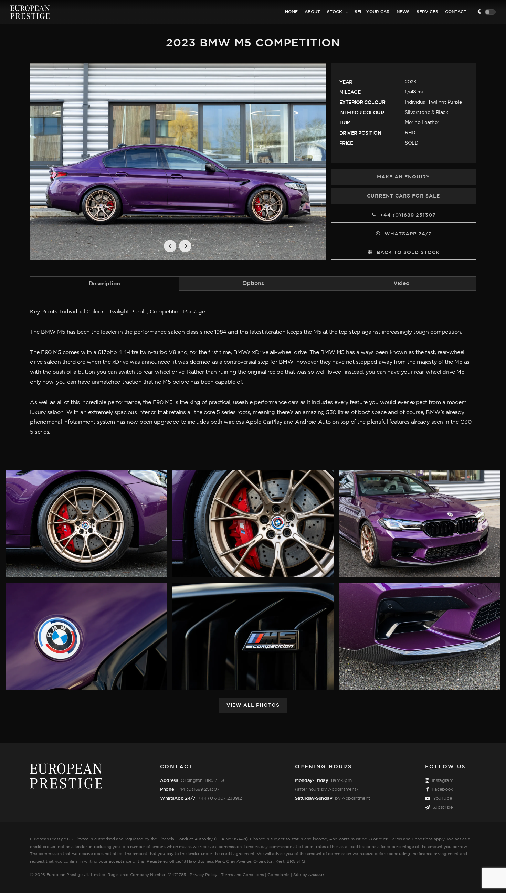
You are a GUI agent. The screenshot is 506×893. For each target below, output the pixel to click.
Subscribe (442, 807)
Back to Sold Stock (407, 253)
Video (401, 283)
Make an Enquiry (403, 177)
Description (104, 283)
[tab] (104, 283)
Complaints (278, 875)
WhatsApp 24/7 (407, 234)
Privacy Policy (203, 875)
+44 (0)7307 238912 (220, 798)
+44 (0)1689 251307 (407, 215)
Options (253, 283)
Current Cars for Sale (403, 196)
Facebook (442, 789)
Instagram (442, 780)
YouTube (442, 798)
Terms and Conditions (242, 875)
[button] (170, 246)
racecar (316, 874)
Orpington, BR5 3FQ (202, 780)
